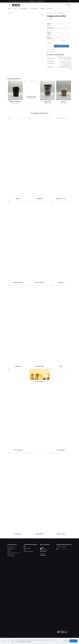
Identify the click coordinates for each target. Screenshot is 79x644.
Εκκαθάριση (63, 40)
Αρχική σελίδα (49, 12)
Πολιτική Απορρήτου (11, 548)
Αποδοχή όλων (73, 640)
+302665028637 (31, 1)
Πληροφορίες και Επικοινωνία (13, 552)
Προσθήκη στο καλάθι (61, 46)
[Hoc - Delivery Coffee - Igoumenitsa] (16, 5)
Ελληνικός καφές (31, 97)
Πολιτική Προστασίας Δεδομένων (25, 641)
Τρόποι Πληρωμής (10, 554)
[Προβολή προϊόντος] (21, 82)
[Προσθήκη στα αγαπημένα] (21, 84)
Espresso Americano (15, 101)
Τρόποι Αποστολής (10, 555)
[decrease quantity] (48, 46)
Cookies (9, 551)
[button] (42, 14)
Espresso (63, 101)
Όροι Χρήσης (9, 549)
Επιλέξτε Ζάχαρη (49, 33)
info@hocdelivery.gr (40, 1)
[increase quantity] (52, 46)
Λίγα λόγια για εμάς (11, 546)
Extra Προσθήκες (49, 37)
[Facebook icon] (68, 1)
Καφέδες (54, 12)
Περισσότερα (66, 640)
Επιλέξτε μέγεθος (49, 24)
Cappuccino (47, 101)
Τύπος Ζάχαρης (50, 27)
